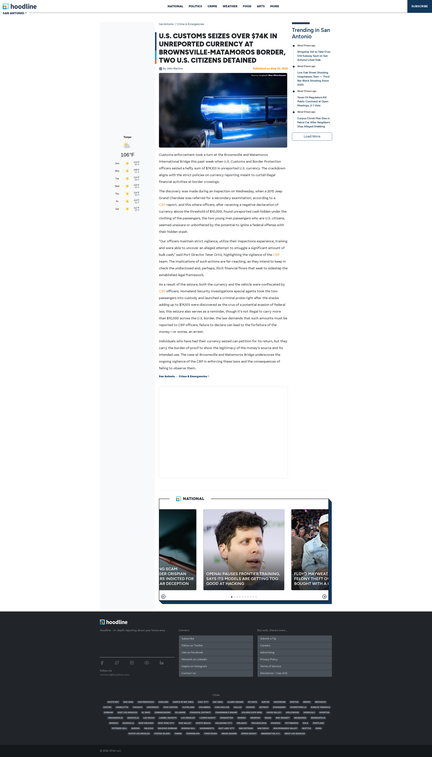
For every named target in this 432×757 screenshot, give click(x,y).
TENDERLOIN (192, 734)
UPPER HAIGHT (248, 734)
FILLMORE (180, 713)
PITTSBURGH (291, 723)
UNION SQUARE (229, 734)
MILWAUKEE (300, 718)
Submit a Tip (268, 638)
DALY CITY (203, 702)
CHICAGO (137, 707)
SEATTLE (306, 728)
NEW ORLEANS (146, 723)
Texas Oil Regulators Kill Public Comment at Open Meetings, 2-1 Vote (312, 101)
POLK (305, 723)
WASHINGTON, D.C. (270, 734)
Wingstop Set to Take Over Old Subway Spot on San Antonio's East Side (314, 55)
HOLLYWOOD (292, 713)
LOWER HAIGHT (207, 718)
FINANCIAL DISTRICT (200, 713)
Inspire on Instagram (194, 666)
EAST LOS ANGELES (127, 713)
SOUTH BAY (113, 702)
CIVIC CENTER (170, 707)
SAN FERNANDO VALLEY (285, 728)
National (175, 6)
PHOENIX (275, 723)
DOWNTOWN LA (298, 707)
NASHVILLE (128, 723)
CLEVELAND (188, 707)
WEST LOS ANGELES (295, 734)
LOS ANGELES (188, 718)
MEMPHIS (255, 718)
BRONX (306, 702)
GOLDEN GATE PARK (252, 713)
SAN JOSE (128, 702)
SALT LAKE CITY (226, 728)
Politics (195, 6)
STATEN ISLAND (162, 734)
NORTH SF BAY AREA (183, 702)
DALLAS (237, 707)
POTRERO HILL (119, 728)
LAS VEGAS (148, 718)
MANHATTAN (226, 718)
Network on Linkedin (194, 659)
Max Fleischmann (277, 75)
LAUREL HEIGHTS (168, 718)
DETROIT (263, 707)
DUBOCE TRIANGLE (320, 707)
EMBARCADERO (162, 713)
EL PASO (146, 713)
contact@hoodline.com (114, 675)
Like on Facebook (192, 652)
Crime (212, 6)
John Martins (173, 68)
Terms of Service (270, 666)
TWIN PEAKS (210, 734)
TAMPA (178, 734)
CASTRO (107, 707)
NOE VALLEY (185, 723)
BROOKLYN (320, 702)
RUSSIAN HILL (188, 728)
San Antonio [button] (13, 13)
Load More (312, 136)
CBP (162, 205)
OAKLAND (163, 702)
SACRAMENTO (207, 728)
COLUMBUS (204, 707)
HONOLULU (309, 713)
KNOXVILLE (133, 718)
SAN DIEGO (263, 728)
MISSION (113, 723)
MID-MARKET (283, 718)
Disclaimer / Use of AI (273, 673)
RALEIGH (148, 728)
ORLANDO (242, 723)
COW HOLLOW (222, 707)
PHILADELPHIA (258, 723)
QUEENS (135, 728)
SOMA (318, 728)
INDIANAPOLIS (115, 718)
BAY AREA (218, 702)
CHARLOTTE (122, 707)
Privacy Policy (268, 659)
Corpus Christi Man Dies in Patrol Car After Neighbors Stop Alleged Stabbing (313, 122)
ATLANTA (252, 702)
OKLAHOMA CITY (223, 723)
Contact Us (189, 673)
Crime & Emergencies (190, 24)
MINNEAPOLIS (318, 718)
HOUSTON (324, 713)
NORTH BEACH (203, 723)
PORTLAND (318, 723)
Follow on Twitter (192, 645)
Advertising (267, 652)
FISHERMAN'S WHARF (226, 713)
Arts (261, 6)
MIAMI (268, 718)
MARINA (242, 718)
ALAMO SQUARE (235, 702)
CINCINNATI (153, 707)
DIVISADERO (279, 707)
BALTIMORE (280, 702)
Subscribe (419, 6)
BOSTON (294, 702)
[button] (163, 596)
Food (247, 6)
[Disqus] (223, 432)
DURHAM (108, 713)
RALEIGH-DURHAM (167, 728)
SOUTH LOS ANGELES (139, 734)
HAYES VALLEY (274, 713)
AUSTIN (265, 702)
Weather (230, 6)
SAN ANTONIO (246, 728)
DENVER (250, 707)
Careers (265, 645)
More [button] (274, 6)
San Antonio (166, 24)
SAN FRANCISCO (146, 702)
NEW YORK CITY (166, 723)
